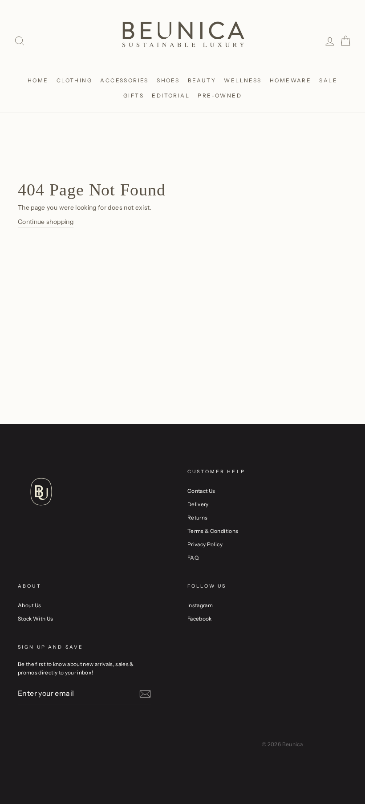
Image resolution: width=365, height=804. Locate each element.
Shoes (168, 80)
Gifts (133, 95)
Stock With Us (35, 618)
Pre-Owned (220, 95)
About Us (29, 605)
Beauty (202, 80)
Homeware (290, 80)
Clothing (74, 80)
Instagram (200, 605)
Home (38, 80)
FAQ (193, 557)
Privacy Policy (205, 544)
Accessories (124, 80)
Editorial (171, 95)
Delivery (198, 504)
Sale (328, 80)
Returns (197, 517)
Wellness (242, 80)
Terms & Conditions (212, 531)
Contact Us (201, 490)
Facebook (199, 618)
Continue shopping (45, 222)
